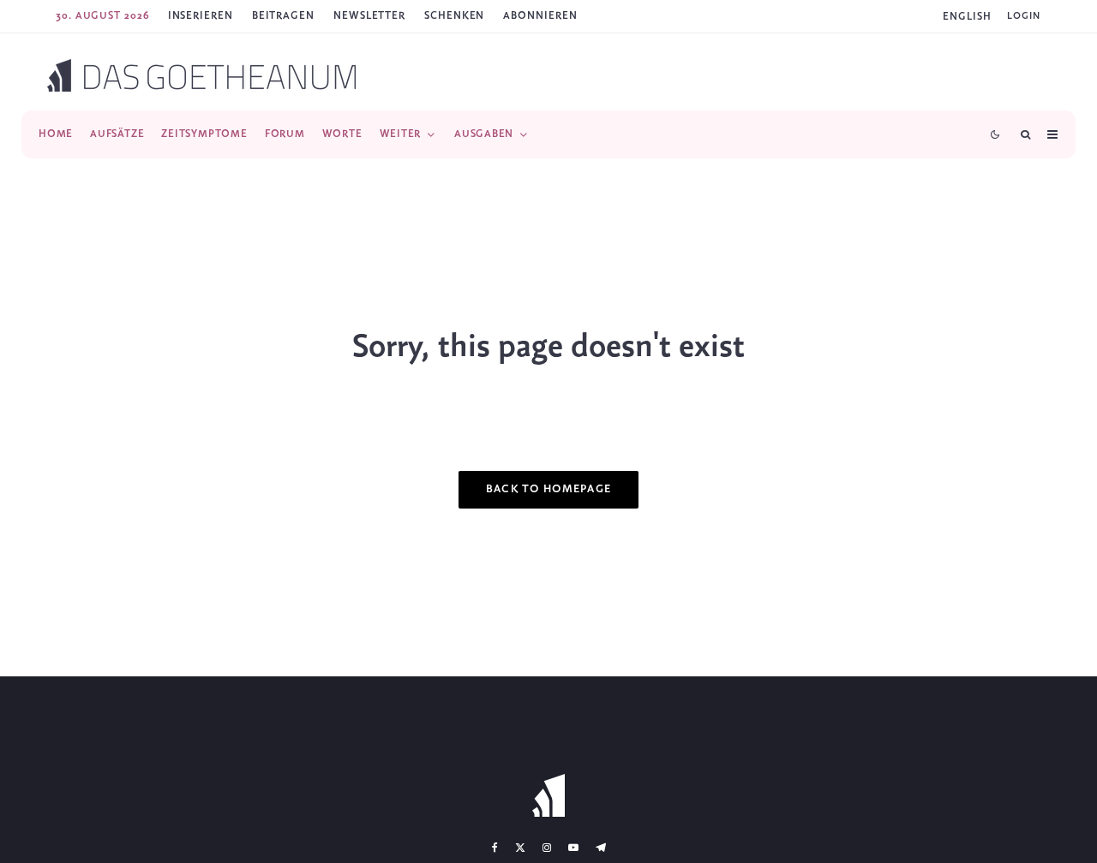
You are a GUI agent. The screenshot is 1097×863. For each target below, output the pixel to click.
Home (56, 134)
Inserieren (200, 15)
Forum (285, 134)
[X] (520, 847)
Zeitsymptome (204, 134)
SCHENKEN (454, 15)
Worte (342, 134)
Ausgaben (483, 134)
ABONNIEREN (540, 15)
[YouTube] (573, 847)
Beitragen (283, 15)
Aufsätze (117, 134)
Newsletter (369, 15)
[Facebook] (495, 847)
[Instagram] (547, 847)
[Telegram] (600, 847)
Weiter (401, 134)
